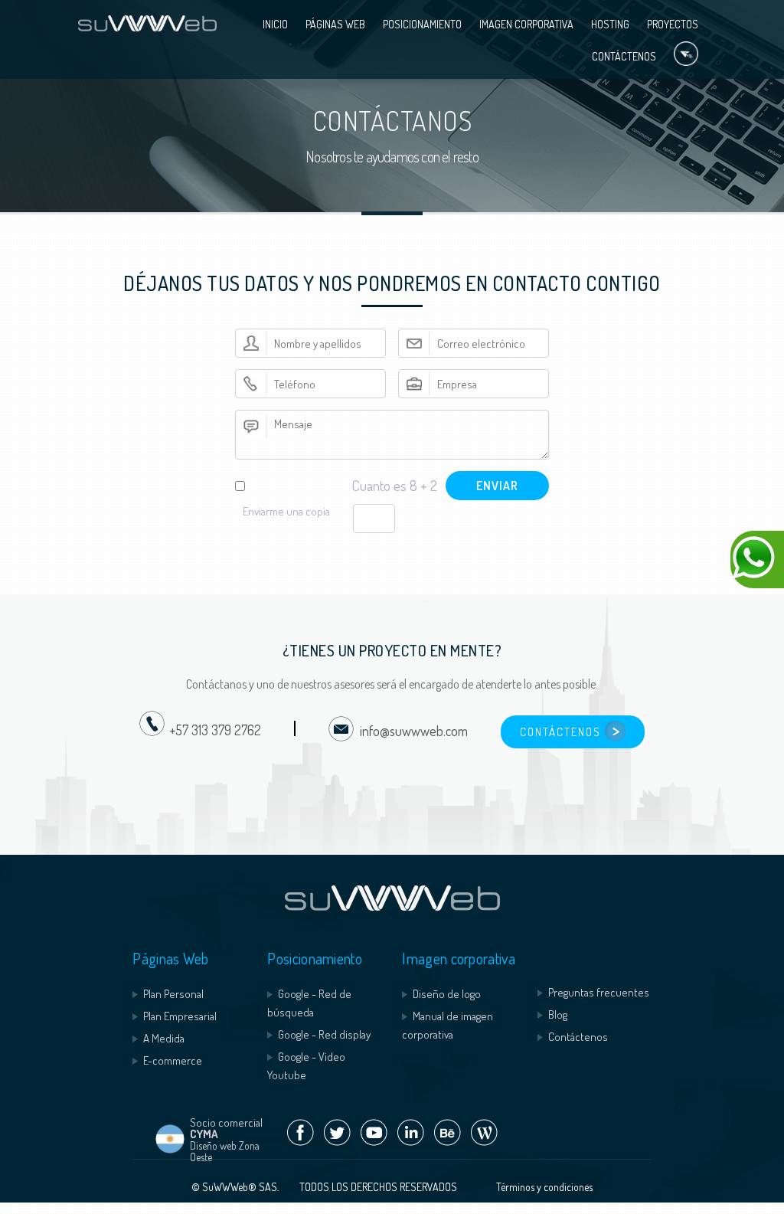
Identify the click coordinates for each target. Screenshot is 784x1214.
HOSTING (610, 24)
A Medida (164, 1038)
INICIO (275, 24)
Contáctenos (578, 1036)
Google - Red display (324, 1034)
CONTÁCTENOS (624, 56)
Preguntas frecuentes (598, 992)
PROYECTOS (672, 24)
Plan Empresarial (180, 1016)
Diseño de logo (447, 994)
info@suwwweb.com (411, 730)
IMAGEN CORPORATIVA (526, 24)
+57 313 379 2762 (215, 730)
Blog (557, 1014)
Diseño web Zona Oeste (225, 1151)
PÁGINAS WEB (335, 24)
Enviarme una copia (286, 511)
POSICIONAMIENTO (422, 24)
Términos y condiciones (544, 1186)
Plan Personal (173, 994)
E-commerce (172, 1060)
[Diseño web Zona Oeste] (170, 1150)
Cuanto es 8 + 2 (394, 485)
